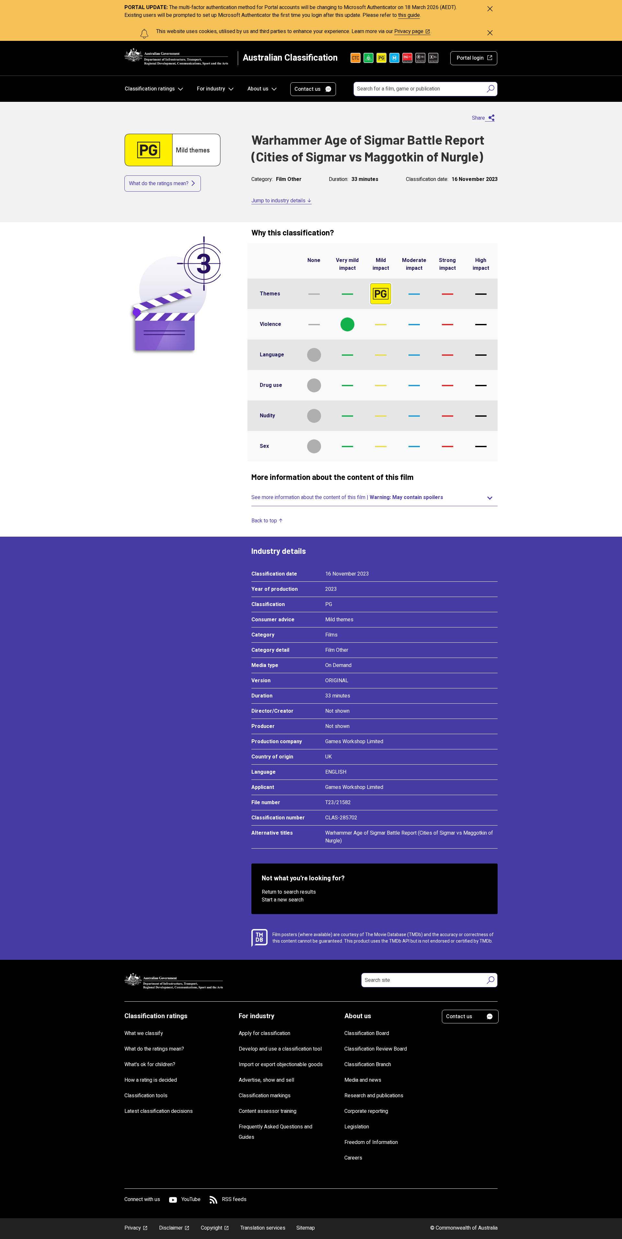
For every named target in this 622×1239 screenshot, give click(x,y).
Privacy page (408, 31)
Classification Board (366, 1033)
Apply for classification (264, 1033)
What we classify (143, 1033)
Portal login (470, 58)
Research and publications (373, 1096)
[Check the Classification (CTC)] (356, 58)
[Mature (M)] (394, 58)
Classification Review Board (375, 1049)
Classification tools (145, 1096)
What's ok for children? (149, 1064)
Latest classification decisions (158, 1111)
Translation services (262, 1228)
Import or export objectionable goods (281, 1064)
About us (258, 89)
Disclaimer (171, 1228)
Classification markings (265, 1096)
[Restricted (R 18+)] (420, 58)
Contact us (307, 89)
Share (478, 118)
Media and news (362, 1080)
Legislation (356, 1127)
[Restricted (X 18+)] (433, 58)
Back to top (264, 521)
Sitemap (305, 1228)
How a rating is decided (150, 1080)
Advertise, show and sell (266, 1080)
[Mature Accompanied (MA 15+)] (407, 58)
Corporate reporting (366, 1111)
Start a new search (283, 900)
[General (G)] (368, 58)
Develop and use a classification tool (280, 1049)
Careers (353, 1158)
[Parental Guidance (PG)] (381, 58)
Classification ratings (150, 89)
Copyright (211, 1228)
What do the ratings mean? (159, 183)
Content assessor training (267, 1111)
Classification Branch (367, 1064)
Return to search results (289, 892)
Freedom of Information (371, 1142)
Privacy (132, 1228)
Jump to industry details (278, 201)
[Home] (176, 56)
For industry (211, 89)
